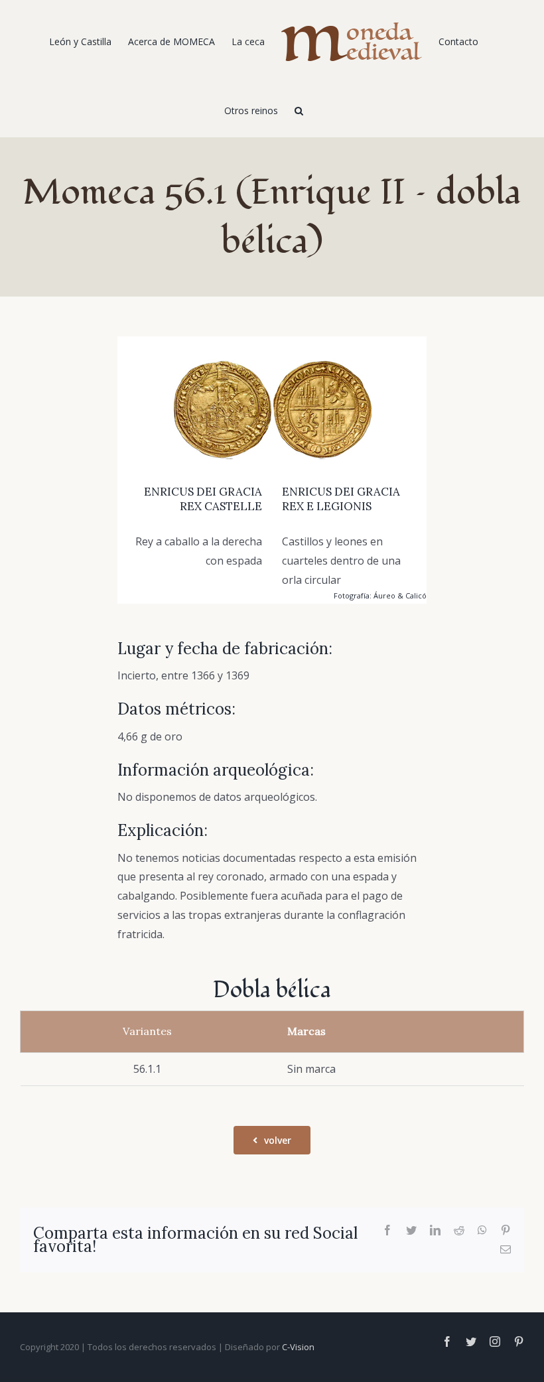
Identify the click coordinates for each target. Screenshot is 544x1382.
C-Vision (298, 1347)
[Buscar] (299, 109)
